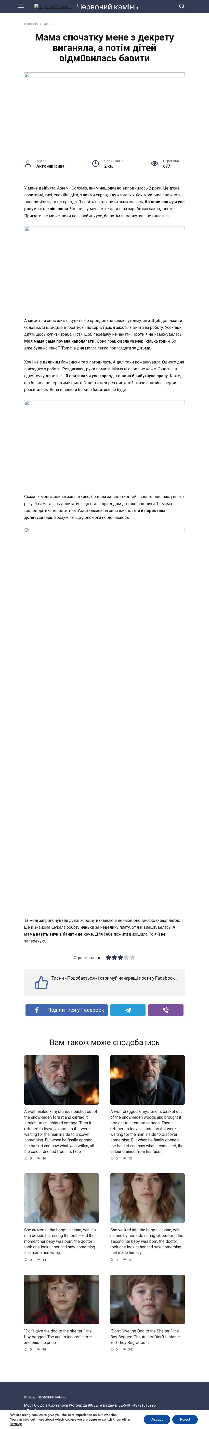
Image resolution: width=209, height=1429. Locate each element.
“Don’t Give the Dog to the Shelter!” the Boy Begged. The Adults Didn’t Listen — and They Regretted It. (145, 1337)
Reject (185, 1419)
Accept (157, 1419)
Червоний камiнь (107, 6)
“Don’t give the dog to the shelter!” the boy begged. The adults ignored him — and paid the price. (58, 1337)
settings (16, 1424)
